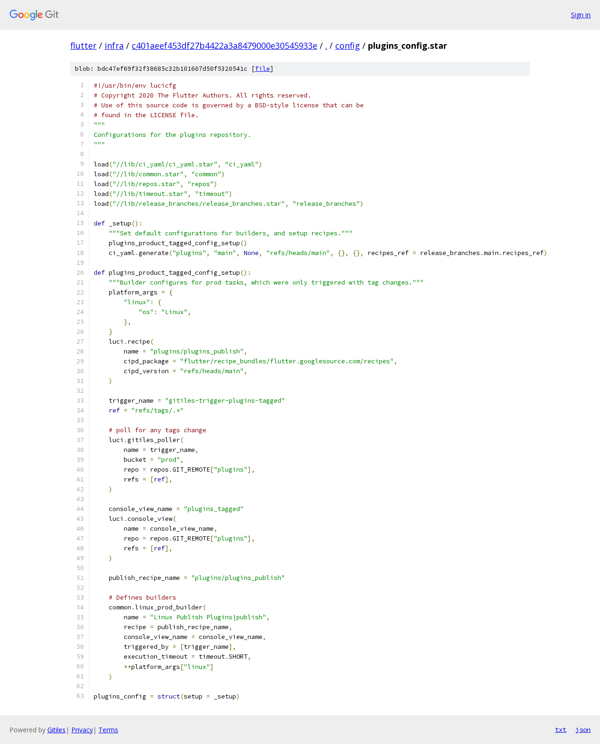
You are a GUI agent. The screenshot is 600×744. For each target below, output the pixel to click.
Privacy (82, 729)
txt (560, 729)
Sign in (581, 14)
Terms (108, 729)
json (583, 729)
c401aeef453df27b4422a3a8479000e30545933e (224, 45)
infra (114, 45)
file (262, 69)
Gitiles (56, 729)
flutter (83, 45)
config (347, 45)
